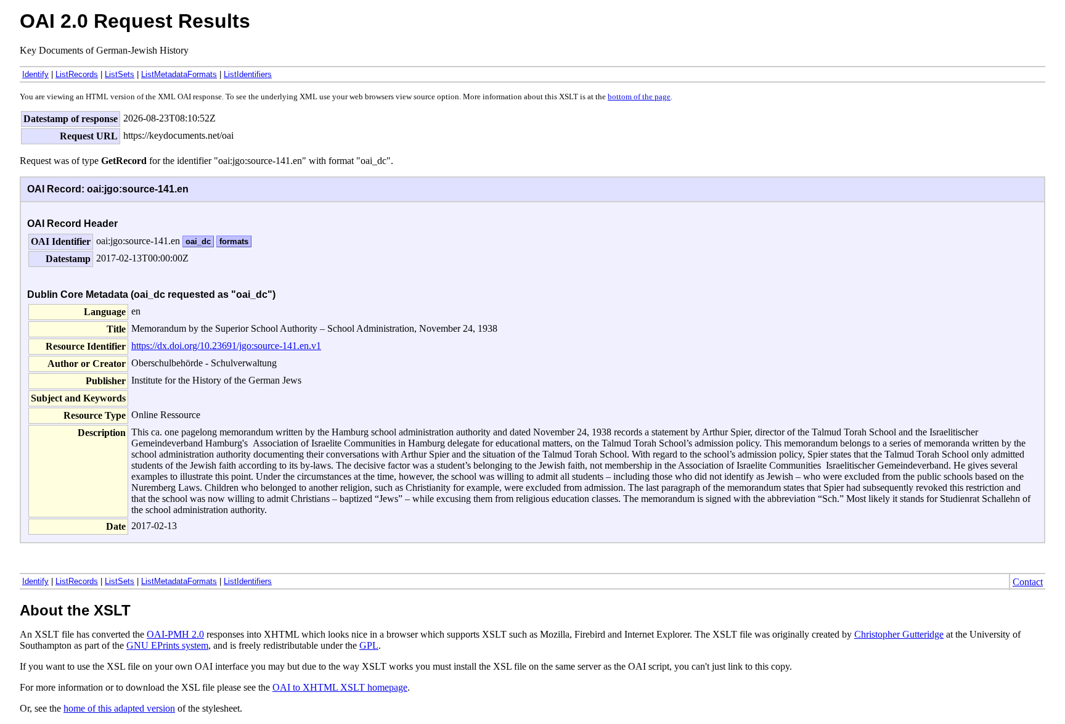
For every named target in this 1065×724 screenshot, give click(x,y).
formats (233, 241)
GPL (368, 645)
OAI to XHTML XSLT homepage (339, 687)
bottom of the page (639, 97)
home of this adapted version (119, 708)
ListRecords (76, 74)
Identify (35, 74)
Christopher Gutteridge (899, 634)
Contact (1028, 582)
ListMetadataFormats (179, 74)
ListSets (119, 74)
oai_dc (198, 241)
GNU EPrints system (167, 645)
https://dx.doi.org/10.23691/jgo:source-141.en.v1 (226, 345)
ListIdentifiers (248, 74)
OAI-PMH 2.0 (175, 634)
